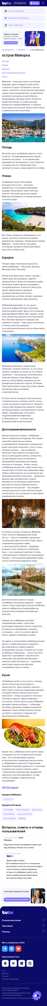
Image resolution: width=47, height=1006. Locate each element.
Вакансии (5, 973)
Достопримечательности (13, 72)
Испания (21, 50)
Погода (5, 61)
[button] (23, 11)
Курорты (6, 69)
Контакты (5, 976)
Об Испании (10, 787)
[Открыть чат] (36, 995)
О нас (4, 971)
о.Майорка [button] (8, 799)
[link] (11, 42)
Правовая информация (10, 979)
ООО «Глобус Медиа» (10, 990)
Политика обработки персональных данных (17, 998)
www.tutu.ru (8, 995)
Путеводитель (8, 50)
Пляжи (5, 65)
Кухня (4, 76)
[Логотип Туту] (7, 3)
